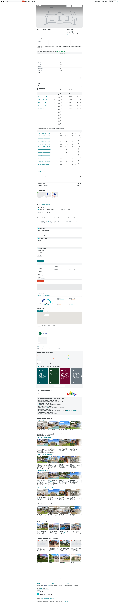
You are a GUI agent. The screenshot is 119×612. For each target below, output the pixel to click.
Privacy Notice (74, 597)
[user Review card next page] (82, 376)
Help (71, 597)
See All (39, 393)
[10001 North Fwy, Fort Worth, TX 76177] (76, 526)
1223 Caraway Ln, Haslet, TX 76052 (44, 158)
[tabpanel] (59, 180)
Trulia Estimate (41, 51)
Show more (40, 281)
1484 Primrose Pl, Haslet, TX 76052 (44, 135)
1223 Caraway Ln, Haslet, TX (42, 114)
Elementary (44, 325)
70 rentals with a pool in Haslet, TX (44, 470)
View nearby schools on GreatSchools (44, 346)
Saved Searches (104, 1)
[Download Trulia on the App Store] (42, 594)
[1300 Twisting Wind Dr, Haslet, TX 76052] (65, 543)
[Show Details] (80, 55)
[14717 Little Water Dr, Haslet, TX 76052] (64, 510)
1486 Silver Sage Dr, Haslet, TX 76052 (44, 149)
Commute (59, 366)
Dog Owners (49, 366)
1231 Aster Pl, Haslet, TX (42, 105)
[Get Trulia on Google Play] (49, 594)
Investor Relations (60, 597)
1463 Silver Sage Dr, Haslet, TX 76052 (44, 152)
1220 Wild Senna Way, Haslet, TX (43, 108)
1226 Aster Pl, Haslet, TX (42, 102)
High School (54, 325)
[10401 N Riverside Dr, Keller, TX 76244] (65, 526)
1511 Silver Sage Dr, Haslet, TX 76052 (44, 141)
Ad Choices (78, 597)
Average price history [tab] (46, 295)
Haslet (49, 3)
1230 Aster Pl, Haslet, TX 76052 (43, 164)
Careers (53, 597)
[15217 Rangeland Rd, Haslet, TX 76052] (53, 442)
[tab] (40, 261)
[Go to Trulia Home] (3, 1)
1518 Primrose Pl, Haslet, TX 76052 (44, 138)
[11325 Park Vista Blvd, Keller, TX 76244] (54, 526)
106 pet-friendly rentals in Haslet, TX (44, 420)
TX (46, 3)
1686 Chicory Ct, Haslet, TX (42, 117)
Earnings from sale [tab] (41, 171)
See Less (40, 255)
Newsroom (55, 597)
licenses (62, 587)
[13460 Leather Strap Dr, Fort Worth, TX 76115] (53, 459)
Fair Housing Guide (49, 597)
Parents (54, 366)
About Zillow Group (44, 597)
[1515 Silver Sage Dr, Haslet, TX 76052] (54, 558)
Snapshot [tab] (39, 295)
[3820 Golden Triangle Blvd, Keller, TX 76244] (42, 526)
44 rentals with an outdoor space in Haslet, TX (46, 504)
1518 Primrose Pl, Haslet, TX (42, 96)
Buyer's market (46, 304)
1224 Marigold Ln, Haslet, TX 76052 (44, 155)
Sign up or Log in (112, 1)
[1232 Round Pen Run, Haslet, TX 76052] (75, 442)
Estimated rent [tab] (48, 171)
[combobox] (15, 1)
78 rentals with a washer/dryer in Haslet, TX (45, 487)
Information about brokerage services (43, 590)
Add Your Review (59, 385)
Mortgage (33, 1)
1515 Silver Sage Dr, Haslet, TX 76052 (44, 146)
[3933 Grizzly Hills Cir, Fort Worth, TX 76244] (54, 543)
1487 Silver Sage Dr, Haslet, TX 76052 (44, 144)
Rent (29, 1)
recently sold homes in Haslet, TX (71, 410)
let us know (66, 601)
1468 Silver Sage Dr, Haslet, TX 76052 (44, 161)
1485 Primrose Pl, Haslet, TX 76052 (44, 133)
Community (43, 366)
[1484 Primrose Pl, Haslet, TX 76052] (42, 558)
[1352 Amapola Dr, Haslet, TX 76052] (64, 425)
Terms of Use (63, 597)
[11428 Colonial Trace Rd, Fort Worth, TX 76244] (42, 543)
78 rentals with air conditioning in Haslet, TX (45, 454)
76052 (52, 3)
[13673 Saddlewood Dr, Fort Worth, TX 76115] (75, 425)
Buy (26, 1)
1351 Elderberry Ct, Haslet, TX (43, 120)
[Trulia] (38, 594)
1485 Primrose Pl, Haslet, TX (42, 99)
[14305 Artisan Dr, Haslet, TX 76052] (75, 510)
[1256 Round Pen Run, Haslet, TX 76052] (75, 459)
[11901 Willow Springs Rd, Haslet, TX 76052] (53, 425)
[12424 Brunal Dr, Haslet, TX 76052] (42, 425)
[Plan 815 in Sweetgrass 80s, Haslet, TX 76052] (76, 558)
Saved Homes (97, 1)
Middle (49, 325)
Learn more (72, 348)
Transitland (48, 585)
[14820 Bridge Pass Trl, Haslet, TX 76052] (64, 442)
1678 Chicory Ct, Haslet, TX (42, 123)
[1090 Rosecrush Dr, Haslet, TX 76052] (65, 558)
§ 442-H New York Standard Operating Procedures (43, 589)
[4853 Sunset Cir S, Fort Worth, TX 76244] (76, 543)
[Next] (81, 428)
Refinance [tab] (54, 171)
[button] (23, 1)
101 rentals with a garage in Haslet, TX (44, 437)
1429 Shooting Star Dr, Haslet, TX (43, 111)
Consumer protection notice (51, 590)
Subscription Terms (68, 597)
